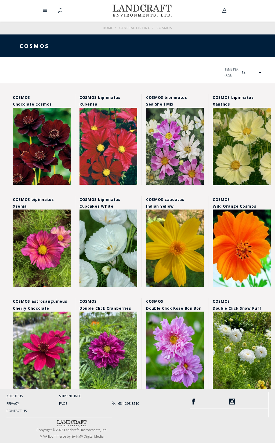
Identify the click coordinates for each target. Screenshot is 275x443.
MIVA (43, 436)
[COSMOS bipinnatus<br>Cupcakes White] (108, 248)
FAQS (63, 403)
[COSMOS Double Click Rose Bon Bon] (175, 350)
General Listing (135, 28)
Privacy (12, 403)
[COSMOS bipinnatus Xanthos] (242, 146)
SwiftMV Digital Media (87, 436)
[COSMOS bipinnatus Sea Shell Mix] (175, 146)
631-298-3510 (128, 403)
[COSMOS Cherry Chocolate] (42, 350)
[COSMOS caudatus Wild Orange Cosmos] (242, 248)
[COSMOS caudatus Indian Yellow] (175, 248)
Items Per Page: (231, 72)
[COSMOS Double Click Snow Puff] (242, 350)
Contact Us (16, 411)
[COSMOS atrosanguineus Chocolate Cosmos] (42, 146)
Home (108, 28)
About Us (14, 396)
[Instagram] (248, 401)
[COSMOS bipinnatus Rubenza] (108, 146)
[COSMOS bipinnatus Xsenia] (42, 248)
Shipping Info (70, 396)
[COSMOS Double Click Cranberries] (108, 350)
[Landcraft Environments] (142, 10)
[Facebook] (209, 401)
